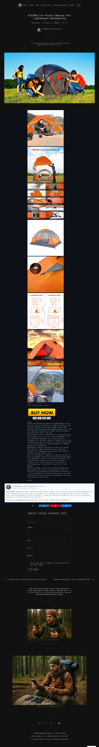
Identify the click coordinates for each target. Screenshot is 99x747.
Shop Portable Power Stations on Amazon (49, 594)
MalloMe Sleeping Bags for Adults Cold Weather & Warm (72, 579)
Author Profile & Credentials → (60, 500)
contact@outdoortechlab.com (24, 500)
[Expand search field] (78, 5)
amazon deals (42, 513)
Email (29, 548)
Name (29, 540)
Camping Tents (32, 513)
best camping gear (54, 513)
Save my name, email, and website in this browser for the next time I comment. (49, 564)
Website (29, 555)
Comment (30, 527)
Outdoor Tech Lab (44, 733)
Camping (64, 513)
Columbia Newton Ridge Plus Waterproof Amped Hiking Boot (28, 579)
